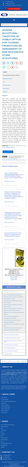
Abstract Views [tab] (7, 85)
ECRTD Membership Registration (8, 401)
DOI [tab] (4, 81)
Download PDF (8, 151)
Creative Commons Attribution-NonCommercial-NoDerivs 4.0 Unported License (13, 159)
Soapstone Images (21, 145)
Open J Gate (3, 430)
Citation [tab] (5, 91)
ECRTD (2, 432)
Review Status (14, 279)
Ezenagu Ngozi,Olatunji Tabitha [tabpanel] (11, 75)
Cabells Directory (4, 426)
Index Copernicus (4, 439)
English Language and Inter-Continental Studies (13, 341)
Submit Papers (14, 278)
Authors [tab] (5, 72)
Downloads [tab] (6, 88)
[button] (14, 20)
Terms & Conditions (14, 465)
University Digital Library (6, 443)
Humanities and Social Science (11, 350)
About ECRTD (4, 397)
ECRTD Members (5, 399)
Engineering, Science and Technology (12, 337)
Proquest (3, 434)
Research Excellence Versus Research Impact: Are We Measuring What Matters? (13, 234)
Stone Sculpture (6, 147)
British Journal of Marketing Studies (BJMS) (13, 294)
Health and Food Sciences (10, 347)
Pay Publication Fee (5, 408)
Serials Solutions (4, 437)
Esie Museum (11, 145)
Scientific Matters (8, 353)
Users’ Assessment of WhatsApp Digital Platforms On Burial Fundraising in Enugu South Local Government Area (13, 175)
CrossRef (2, 447)
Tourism (13, 147)
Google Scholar (4, 445)
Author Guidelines (14, 276)
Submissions (3, 403)
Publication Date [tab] (7, 78)
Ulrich (2, 428)
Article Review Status (5, 406)
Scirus (2, 441)
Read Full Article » (9, 181)
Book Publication (5, 410)
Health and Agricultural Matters (11, 344)
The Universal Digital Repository (7, 424)
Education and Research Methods (12, 334)
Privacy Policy (4, 412)
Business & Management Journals (12, 291)
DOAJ (2, 435)
